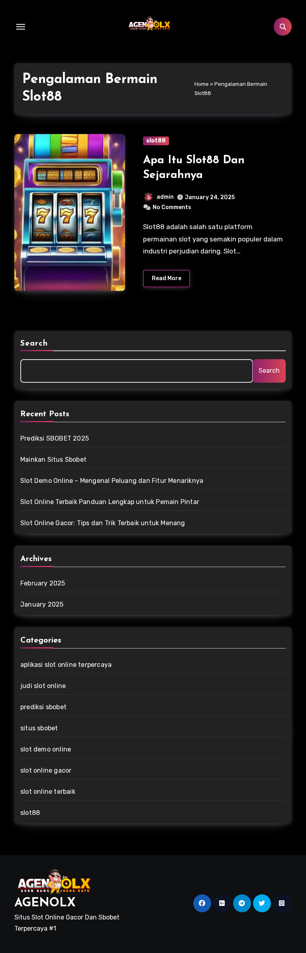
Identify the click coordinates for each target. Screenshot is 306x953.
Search (34, 344)
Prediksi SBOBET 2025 (54, 438)
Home (201, 84)
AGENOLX (45, 903)
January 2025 (41, 604)
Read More (166, 278)
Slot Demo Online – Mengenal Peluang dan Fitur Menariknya (111, 480)
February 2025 (42, 583)
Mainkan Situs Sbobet (53, 459)
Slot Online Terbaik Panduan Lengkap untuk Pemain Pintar (109, 502)
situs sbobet (39, 728)
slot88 (156, 140)
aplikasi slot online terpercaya (66, 664)
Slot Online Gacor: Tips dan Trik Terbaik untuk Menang (102, 523)
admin (165, 197)
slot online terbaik (47, 791)
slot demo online (45, 749)
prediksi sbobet (43, 707)
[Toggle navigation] (20, 27)
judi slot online (43, 686)
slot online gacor (45, 770)
